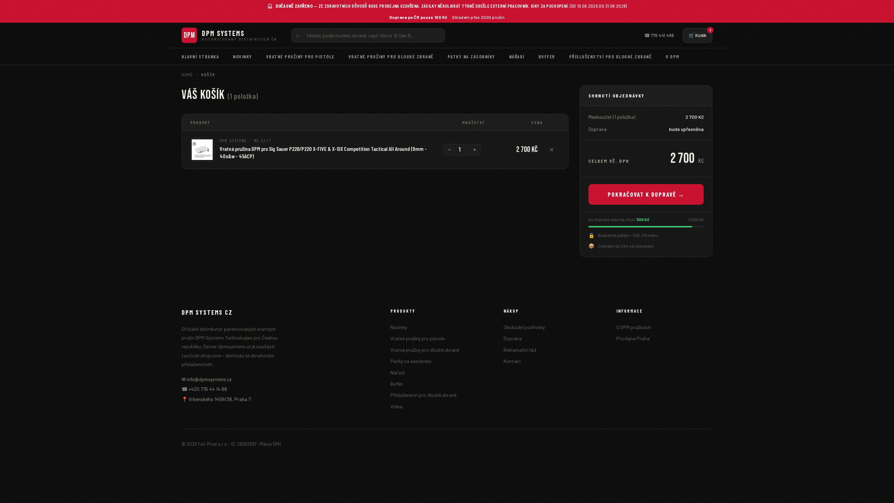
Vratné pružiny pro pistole (300, 56)
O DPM (673, 56)
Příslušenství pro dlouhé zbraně (610, 56)
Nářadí (517, 56)
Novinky (242, 56)
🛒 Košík (700, 33)
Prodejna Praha (633, 338)
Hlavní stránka (200, 56)
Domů (187, 74)
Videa (396, 406)
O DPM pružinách (633, 327)
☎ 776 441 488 (659, 35)
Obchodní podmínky (524, 327)
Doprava (513, 338)
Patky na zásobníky (471, 56)
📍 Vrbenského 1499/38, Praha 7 (216, 399)
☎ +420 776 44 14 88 (204, 389)
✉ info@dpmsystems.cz (207, 379)
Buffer (546, 56)
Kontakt (512, 361)
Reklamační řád (520, 350)
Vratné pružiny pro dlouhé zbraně (391, 56)
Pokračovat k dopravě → (646, 194)
